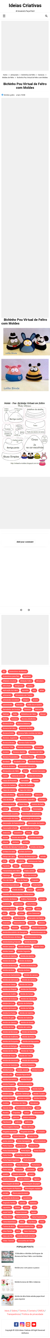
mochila (25, 928)
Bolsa (5, 719)
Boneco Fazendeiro (10, 757)
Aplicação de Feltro (10, 690)
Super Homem (21, 1212)
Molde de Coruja (26, 994)
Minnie (5, 928)
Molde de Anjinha (27, 956)
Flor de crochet (30, 875)
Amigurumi (19, 686)
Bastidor (27, 709)
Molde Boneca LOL (38, 932)
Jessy (38, 909)
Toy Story (32, 1222)
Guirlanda (6, 904)
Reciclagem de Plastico (12, 1189)
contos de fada (38, 804)
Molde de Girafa (27, 1022)
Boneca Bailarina (23, 724)
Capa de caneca (9, 790)
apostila (25, 690)
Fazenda (6, 866)
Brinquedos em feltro (11, 771)
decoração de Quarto (36, 823)
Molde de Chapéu (10, 989)
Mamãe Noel (19, 918)
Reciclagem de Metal (11, 1184)
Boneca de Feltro (9, 728)
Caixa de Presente (10, 781)
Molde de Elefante (25, 1003)
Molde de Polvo (28, 1037)
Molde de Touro (9, 1056)
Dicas (28, 833)
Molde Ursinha (8, 1098)
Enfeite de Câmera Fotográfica (14, 847)
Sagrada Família (9, 1203)
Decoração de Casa (10, 818)
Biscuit (43, 714)
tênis (22, 1222)
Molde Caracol (8, 947)
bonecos (40, 757)
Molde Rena (23, 1089)
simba (26, 1207)
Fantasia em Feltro (35, 861)
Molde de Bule (24, 970)
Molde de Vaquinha (29, 1060)
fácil (12, 861)
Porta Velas (7, 1169)
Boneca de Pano (26, 728)
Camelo (36, 781)
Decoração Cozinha (10, 814)
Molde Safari (38, 1089)
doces (5, 838)
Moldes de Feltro (19, 1103)
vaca (18, 1231)
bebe (15, 714)
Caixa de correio (18, 776)
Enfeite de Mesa (37, 847)
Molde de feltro (27, 1008)
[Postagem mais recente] (21, 610)
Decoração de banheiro (31, 814)
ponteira (6, 1136)
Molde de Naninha (29, 1032)
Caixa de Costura (34, 776)
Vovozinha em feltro (25, 1241)
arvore (35, 700)
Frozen (5, 890)
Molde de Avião (9, 961)
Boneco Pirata (27, 757)
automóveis (7, 705)
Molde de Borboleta (28, 966)
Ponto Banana (19, 1136)
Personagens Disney (11, 1127)
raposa (36, 1179)
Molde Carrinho (24, 947)
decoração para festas (30, 828)
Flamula (17, 875)
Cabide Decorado (38, 771)
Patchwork (7, 1122)
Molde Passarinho (10, 1079)
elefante (16, 842)
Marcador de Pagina (36, 918)
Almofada (7, 686)
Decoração (37, 809)
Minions (42, 923)
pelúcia (18, 1122)
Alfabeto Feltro (26, 681)
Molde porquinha (25, 1084)
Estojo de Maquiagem (27, 856)
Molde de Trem (25, 1056)
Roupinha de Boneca (11, 1198)
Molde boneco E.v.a (32, 937)
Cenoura (38, 795)
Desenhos (18, 833)
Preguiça (19, 1169)
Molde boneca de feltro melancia (27, 1282)
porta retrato (8, 1165)
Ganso (30, 890)
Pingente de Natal (9, 1132)
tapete (33, 1212)
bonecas (38, 747)
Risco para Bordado (20, 1193)
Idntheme (25, 1333)
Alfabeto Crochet (9, 681)
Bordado (6, 762)
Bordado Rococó (35, 762)
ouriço (26, 1113)
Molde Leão (7, 1075)
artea (42, 690)
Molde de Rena (27, 1046)
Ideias (29, 909)
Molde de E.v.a (8, 1003)
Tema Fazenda (21, 1217)
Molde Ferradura (28, 1065)
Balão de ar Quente (34, 705)
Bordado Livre (19, 762)
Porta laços (25, 1151)
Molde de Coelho (9, 994)
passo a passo (29, 1117)
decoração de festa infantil (13, 823)
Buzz (25, 771)
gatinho (40, 890)
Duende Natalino (35, 838)
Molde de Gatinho (10, 1022)
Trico (42, 1222)
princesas (30, 1169)
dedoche (6, 833)
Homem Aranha (9, 909)
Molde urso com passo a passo (27, 1268)
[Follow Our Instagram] (22, 1324)
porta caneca (8, 1141)
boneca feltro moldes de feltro (30, 733)
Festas (41, 871)
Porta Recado (29, 1160)
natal (38, 1108)
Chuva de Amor (9, 804)
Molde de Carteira (29, 980)
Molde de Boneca (10, 966)
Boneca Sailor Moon (27, 743)
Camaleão (25, 781)
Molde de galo (8, 1018)
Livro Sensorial (33, 913)
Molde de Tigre (27, 1051)
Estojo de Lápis (9, 856)
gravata (42, 899)
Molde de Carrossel (10, 980)
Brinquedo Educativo (27, 766)
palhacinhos (38, 1113)
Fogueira (35, 880)
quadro (6, 1174)
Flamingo (6, 875)
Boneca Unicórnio (24, 747)
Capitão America (24, 795)
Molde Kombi (37, 1070)
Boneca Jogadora (10, 738)
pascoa (6, 1117)
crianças (15, 809)
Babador (19, 705)
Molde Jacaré (22, 1070)
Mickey (31, 923)
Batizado (38, 709)
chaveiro (42, 800)
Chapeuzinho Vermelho (26, 800)
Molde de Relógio (10, 1046)
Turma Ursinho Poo (26, 1226)
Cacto (5, 776)
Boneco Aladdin (19, 752)
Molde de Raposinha (31, 1041)
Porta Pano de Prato (23, 1155)
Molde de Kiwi (8, 1027)
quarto (31, 1174)
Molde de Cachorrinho (11, 975)
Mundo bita (7, 1108)
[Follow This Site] (28, 1324)
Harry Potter (31, 904)
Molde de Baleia (25, 961)
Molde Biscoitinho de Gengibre (15, 932)
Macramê (6, 918)
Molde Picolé (26, 1079)
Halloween (19, 904)
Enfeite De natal (9, 852)
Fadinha (21, 861)
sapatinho (7, 1207)
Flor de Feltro (8, 880)
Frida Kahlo (37, 885)
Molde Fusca (8, 1070)
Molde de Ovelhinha (10, 1037)
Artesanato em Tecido (24, 695)
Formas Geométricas (11, 885)
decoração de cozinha (31, 818)
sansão (22, 1203)
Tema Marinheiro (9, 1222)
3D (4, 671)
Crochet (26, 809)
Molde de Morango (10, 1032)
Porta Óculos (39, 1151)
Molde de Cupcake (28, 999)
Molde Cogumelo (39, 928)
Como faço (23, 804)
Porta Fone (34, 1146)
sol (34, 1207)
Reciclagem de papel (31, 1184)
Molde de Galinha (9, 956)
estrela (43, 856)
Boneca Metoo (27, 738)
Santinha (33, 1203)
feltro (16, 866)
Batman (6, 714)
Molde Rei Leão (9, 1089)
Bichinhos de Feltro (28, 714)
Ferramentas (27, 866)
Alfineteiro (40, 681)
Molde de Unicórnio (10, 1060)
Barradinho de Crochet (11, 709)
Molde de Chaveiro (28, 989)
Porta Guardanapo (10, 1151)
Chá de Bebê (8, 800)
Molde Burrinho (30, 942)
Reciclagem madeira (33, 1189)
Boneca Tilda (8, 747)
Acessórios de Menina (18, 671)
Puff (40, 1169)
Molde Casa (39, 947)
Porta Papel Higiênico (11, 1160)
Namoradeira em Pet (24, 1108)
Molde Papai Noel (23, 1075)
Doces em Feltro (18, 838)
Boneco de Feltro (36, 752)
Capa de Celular (26, 790)
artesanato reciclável (11, 700)
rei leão (6, 1193)
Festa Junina (29, 871)
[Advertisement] (25, 46)
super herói (7, 1212)
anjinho (30, 686)
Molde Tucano (39, 1094)
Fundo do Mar (18, 890)
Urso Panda (7, 1231)
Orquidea (16, 1113)
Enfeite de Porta (25, 852)
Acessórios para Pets (11, 676)
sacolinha (27, 1198)
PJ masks (41, 1132)
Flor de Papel (22, 880)
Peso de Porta (28, 1127)
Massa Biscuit (19, 923)
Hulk (21, 909)
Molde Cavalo (8, 951)
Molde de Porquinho (11, 1041)
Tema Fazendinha (38, 1217)
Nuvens (6, 1113)
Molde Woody (39, 1098)
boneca (14, 719)
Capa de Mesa (8, 795)
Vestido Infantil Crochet (26, 1236)
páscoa (16, 1117)
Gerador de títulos (10, 899)
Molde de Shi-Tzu (10, 1051)
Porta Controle (40, 1141)
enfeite (25, 842)
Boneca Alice (8, 724)
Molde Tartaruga (23, 1094)
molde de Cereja (9, 985)
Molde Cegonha (24, 951)
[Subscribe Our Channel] (33, 1324)
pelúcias (28, 1122)
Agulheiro (27, 676)
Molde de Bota (8, 970)
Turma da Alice (8, 1226)
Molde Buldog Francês (11, 942)
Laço (12, 913)
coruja (5, 809)
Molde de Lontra (24, 1027)
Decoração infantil (10, 828)
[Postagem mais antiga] (29, 610)
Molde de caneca (31, 975)
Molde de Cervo (26, 985)
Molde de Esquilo (9, 1008)
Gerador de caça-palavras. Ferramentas (18, 894)
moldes (6, 1103)
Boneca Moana (9, 743)
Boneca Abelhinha (29, 719)
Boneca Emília (8, 733)
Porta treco (36, 1165)
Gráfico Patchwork (28, 899)
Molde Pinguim (8, 1084)
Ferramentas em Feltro (11, 871)
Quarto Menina (8, 1179)
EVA (4, 861)
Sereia (17, 1207)
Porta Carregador (23, 1141)
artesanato (7, 695)
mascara (6, 923)
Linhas (21, 913)
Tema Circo (7, 1217)
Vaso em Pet (8, 1236)
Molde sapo (7, 1094)
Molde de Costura (10, 999)
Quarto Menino (24, 1179)
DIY (36, 833)
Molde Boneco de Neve (12, 937)
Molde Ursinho (24, 1098)
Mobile (15, 928)
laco (4, 913)
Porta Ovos (7, 1155)
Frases (26, 885)
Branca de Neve (9, 766)
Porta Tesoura (22, 1165)
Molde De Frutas (9, 1013)
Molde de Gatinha (25, 1018)
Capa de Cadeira (9, 785)
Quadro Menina (19, 1174)
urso (39, 1226)
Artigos (26, 700)
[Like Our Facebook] (16, 1324)
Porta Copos (8, 1146)
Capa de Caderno (26, 785)
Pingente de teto (27, 1132)
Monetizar (34, 1103)
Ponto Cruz (33, 1136)
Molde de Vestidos (10, 1065)
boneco (6, 752)
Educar (5, 842)
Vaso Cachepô (29, 1231)
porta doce (21, 1146)
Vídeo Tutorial (8, 1241)
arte (34, 690)
